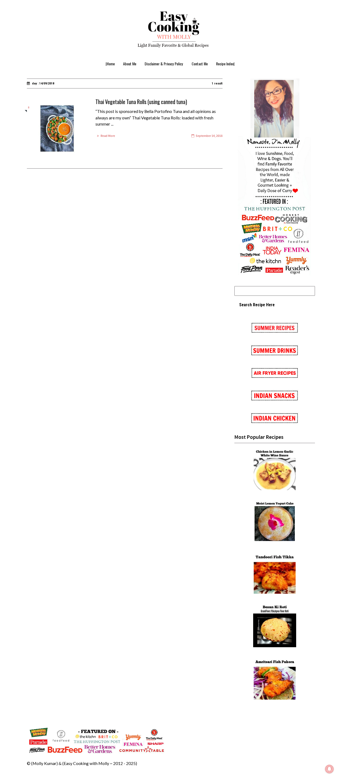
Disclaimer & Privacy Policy (164, 63)
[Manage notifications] (329, 769)
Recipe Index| (225, 63)
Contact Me (200, 63)
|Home (110, 63)
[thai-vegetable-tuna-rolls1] (56, 129)
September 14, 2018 (209, 136)
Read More (108, 136)
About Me (129, 63)
